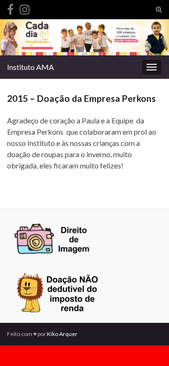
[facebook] (10, 8)
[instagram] (25, 8)
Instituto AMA (30, 66)
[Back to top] (148, 345)
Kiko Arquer (62, 333)
